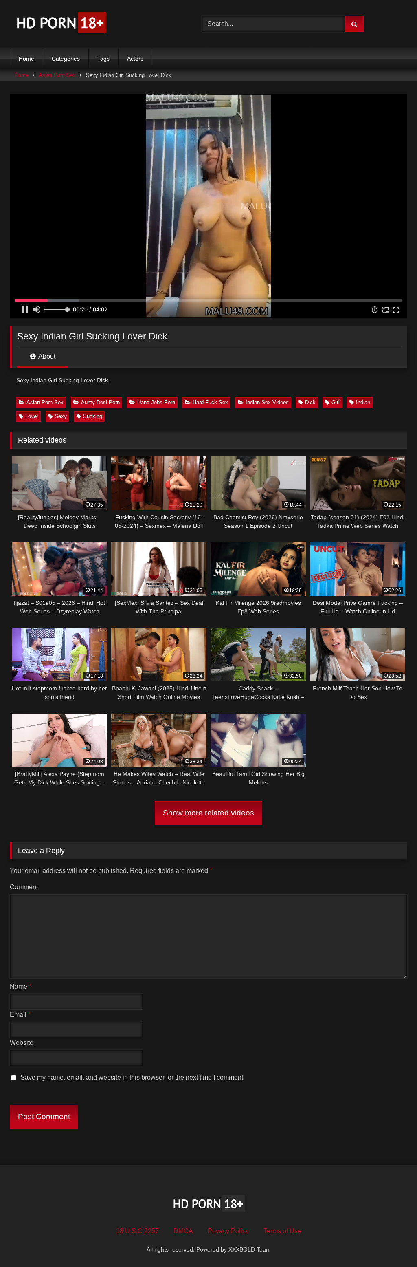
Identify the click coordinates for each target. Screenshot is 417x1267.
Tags (103, 58)
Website (21, 1042)
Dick (310, 402)
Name (20, 986)
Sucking (92, 416)
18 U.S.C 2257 (137, 1230)
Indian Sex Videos (267, 402)
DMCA (183, 1230)
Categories (66, 58)
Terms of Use (282, 1230)
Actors (135, 58)
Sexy (61, 416)
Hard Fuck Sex (210, 402)
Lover (31, 416)
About (46, 356)
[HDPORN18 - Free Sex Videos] (93, 24)
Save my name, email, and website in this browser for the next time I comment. (132, 1077)
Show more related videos (208, 813)
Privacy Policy (228, 1230)
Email (20, 1014)
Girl (335, 402)
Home (26, 58)
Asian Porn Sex (57, 75)
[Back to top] (392, 1243)
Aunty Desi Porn (100, 402)
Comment (24, 887)
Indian (363, 402)
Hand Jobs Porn (156, 402)
